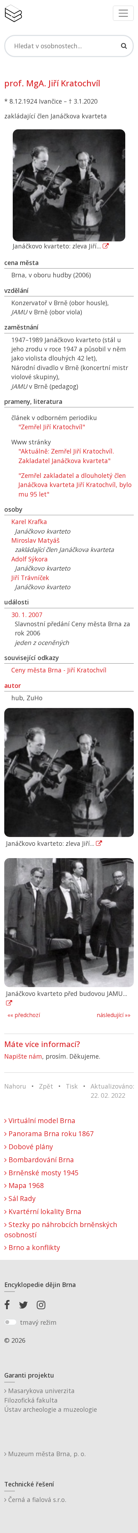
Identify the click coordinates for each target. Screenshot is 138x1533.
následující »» (114, 1015)
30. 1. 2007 (26, 614)
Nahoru (15, 1086)
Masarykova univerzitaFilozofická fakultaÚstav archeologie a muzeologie (50, 1400)
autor (12, 685)
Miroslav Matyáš (35, 540)
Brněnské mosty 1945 (43, 1172)
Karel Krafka (29, 521)
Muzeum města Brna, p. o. (46, 1453)
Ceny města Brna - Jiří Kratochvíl (59, 670)
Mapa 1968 (25, 1185)
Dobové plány (30, 1146)
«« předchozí (23, 1015)
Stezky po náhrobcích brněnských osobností (60, 1229)
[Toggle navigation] (123, 13)
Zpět (46, 1086)
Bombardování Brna (40, 1159)
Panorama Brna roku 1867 (50, 1133)
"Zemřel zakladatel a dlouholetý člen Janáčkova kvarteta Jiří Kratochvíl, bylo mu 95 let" (75, 484)
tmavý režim (38, 1322)
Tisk (72, 1086)
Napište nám (23, 1056)
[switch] (10, 1322)
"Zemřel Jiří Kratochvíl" (51, 427)
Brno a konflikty (33, 1247)
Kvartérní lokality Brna (44, 1211)
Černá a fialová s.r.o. (36, 1499)
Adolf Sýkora (29, 559)
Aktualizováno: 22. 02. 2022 (112, 1091)
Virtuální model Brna (41, 1120)
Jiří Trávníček (30, 577)
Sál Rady (21, 1198)
